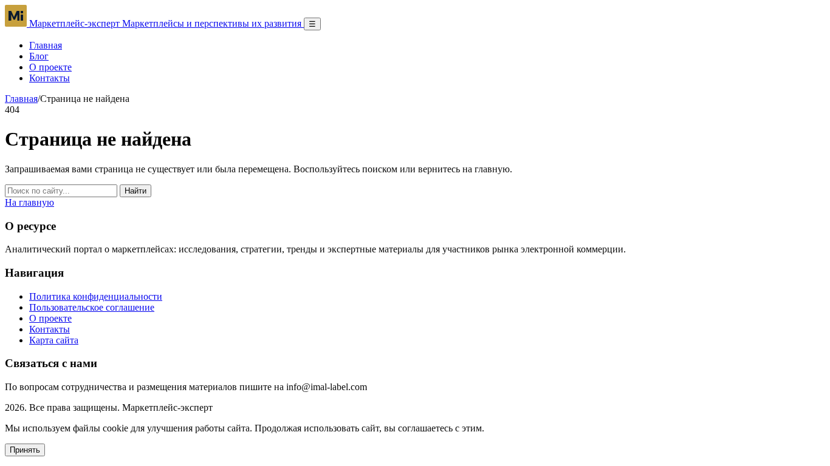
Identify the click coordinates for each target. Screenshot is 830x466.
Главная (45, 45)
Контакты (49, 78)
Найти (135, 190)
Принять (25, 449)
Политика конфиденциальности (95, 296)
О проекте (50, 67)
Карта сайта (53, 340)
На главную (29, 202)
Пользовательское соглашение (91, 307)
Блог (39, 56)
